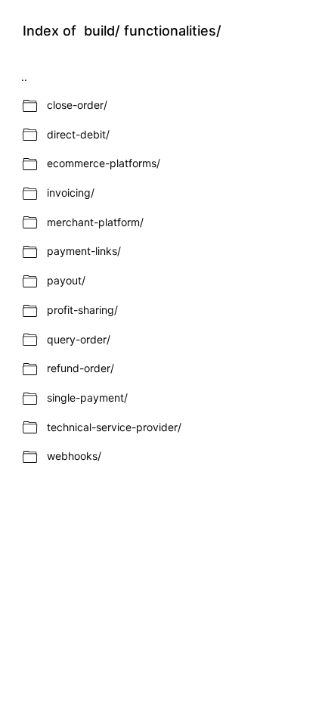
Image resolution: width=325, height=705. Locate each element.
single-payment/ (87, 397)
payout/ (66, 280)
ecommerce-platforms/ (103, 163)
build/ (102, 31)
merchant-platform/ (95, 222)
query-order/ (78, 339)
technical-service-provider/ (114, 427)
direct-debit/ (78, 134)
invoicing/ (70, 192)
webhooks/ (74, 455)
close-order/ (77, 104)
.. (24, 76)
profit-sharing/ (82, 309)
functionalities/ (172, 31)
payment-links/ (84, 250)
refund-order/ (80, 368)
